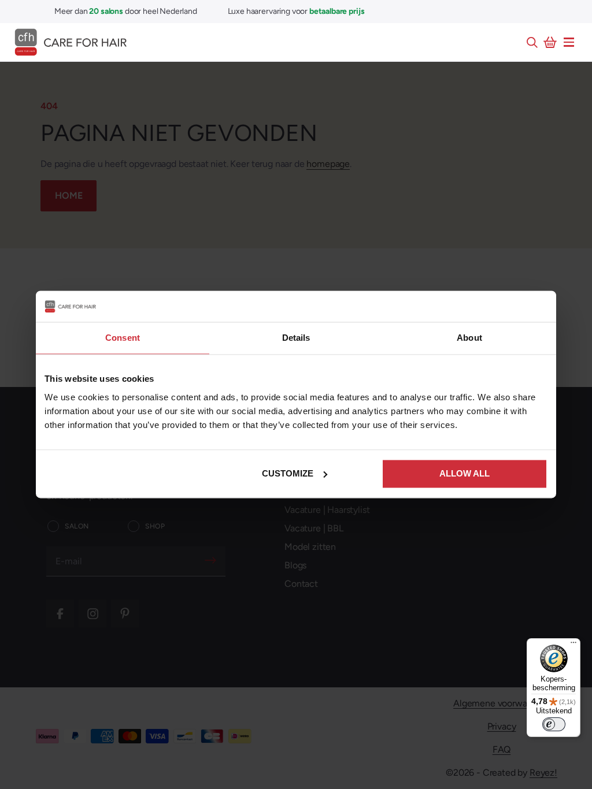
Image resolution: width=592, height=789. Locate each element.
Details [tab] (296, 338)
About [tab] (469, 338)
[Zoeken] (532, 42)
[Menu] (569, 42)
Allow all (464, 473)
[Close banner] (540, 306)
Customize (287, 473)
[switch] (553, 724)
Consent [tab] (122, 338)
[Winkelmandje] (550, 42)
